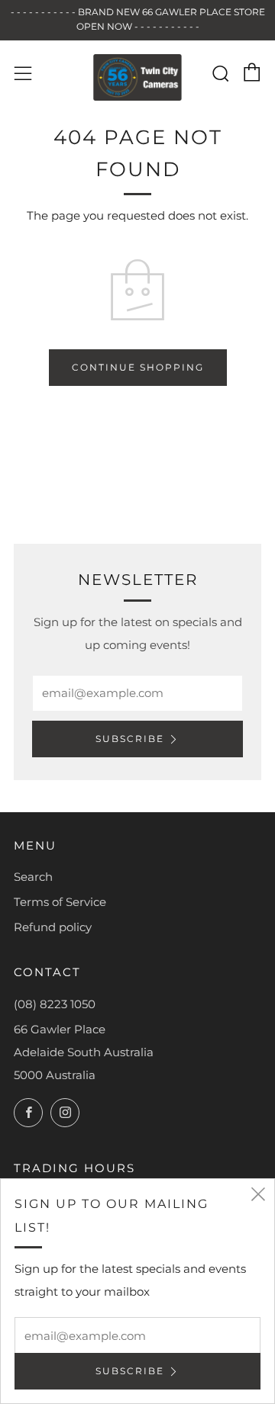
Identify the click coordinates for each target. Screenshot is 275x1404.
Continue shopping (138, 367)
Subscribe (129, 738)
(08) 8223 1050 (54, 1004)
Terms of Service (60, 902)
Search (33, 876)
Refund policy (53, 927)
